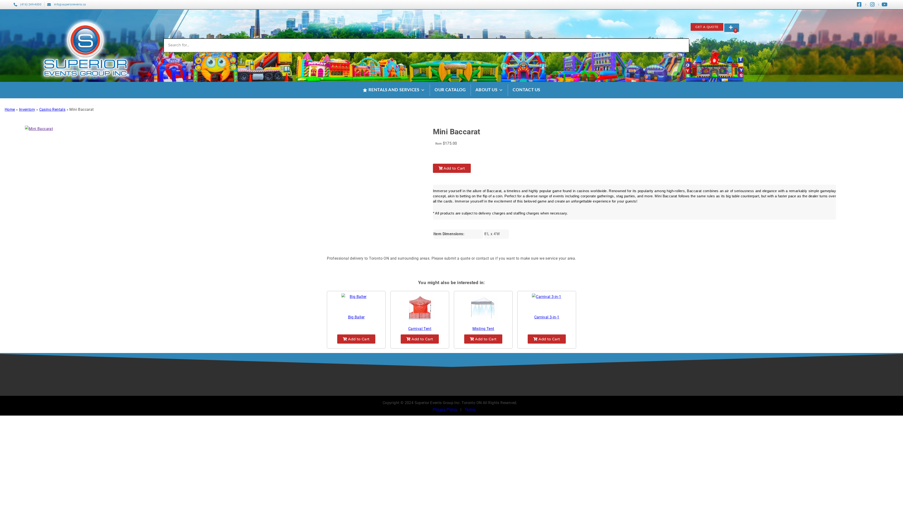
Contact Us (526, 90)
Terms (470, 409)
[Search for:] (426, 45)
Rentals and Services (393, 90)
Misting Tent (483, 328)
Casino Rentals (52, 109)
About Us (486, 90)
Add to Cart (454, 168)
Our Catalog (450, 90)
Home (10, 109)
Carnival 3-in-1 (546, 317)
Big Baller (356, 317)
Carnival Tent (419, 328)
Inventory (27, 109)
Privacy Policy (445, 409)
